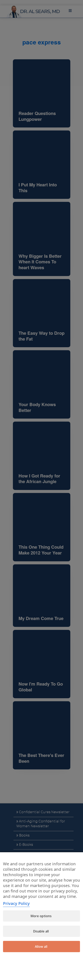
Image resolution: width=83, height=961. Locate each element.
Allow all (41, 946)
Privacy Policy (16, 903)
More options (41, 916)
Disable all (41, 931)
